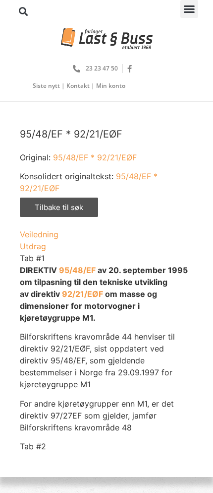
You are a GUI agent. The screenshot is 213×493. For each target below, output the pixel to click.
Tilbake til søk (59, 207)
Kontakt (78, 85)
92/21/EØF (83, 294)
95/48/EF (77, 270)
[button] (189, 9)
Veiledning (39, 234)
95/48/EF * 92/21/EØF (95, 157)
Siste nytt (46, 85)
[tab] (106, 234)
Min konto (110, 85)
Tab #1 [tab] (32, 258)
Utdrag (33, 246)
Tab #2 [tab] (33, 446)
